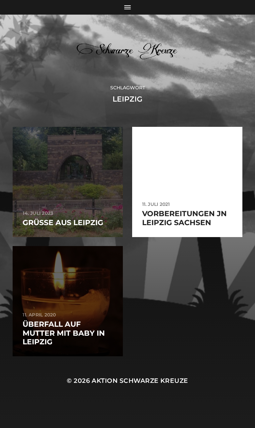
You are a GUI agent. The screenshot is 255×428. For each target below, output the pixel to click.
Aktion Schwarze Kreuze (140, 381)
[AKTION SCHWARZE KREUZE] (128, 49)
